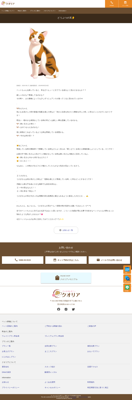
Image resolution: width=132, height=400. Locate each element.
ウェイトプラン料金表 (10, 336)
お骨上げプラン (8, 351)
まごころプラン (51, 351)
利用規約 (90, 382)
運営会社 (5, 367)
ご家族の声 (91, 326)
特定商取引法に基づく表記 (97, 387)
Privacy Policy (72, 397)
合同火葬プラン (51, 346)
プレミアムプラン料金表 (54, 336)
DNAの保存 (6, 372)
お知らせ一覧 (68, 230)
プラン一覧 (6, 346)
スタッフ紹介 (50, 367)
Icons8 (74, 398)
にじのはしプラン (9, 357)
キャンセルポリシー (52, 387)
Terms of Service (83, 397)
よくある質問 (50, 382)
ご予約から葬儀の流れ (53, 326)
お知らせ (5, 382)
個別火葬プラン (93, 346)
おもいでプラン (93, 351)
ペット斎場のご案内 (10, 326)
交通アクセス (92, 367)
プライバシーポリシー (10, 387)
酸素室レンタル (51, 372)
